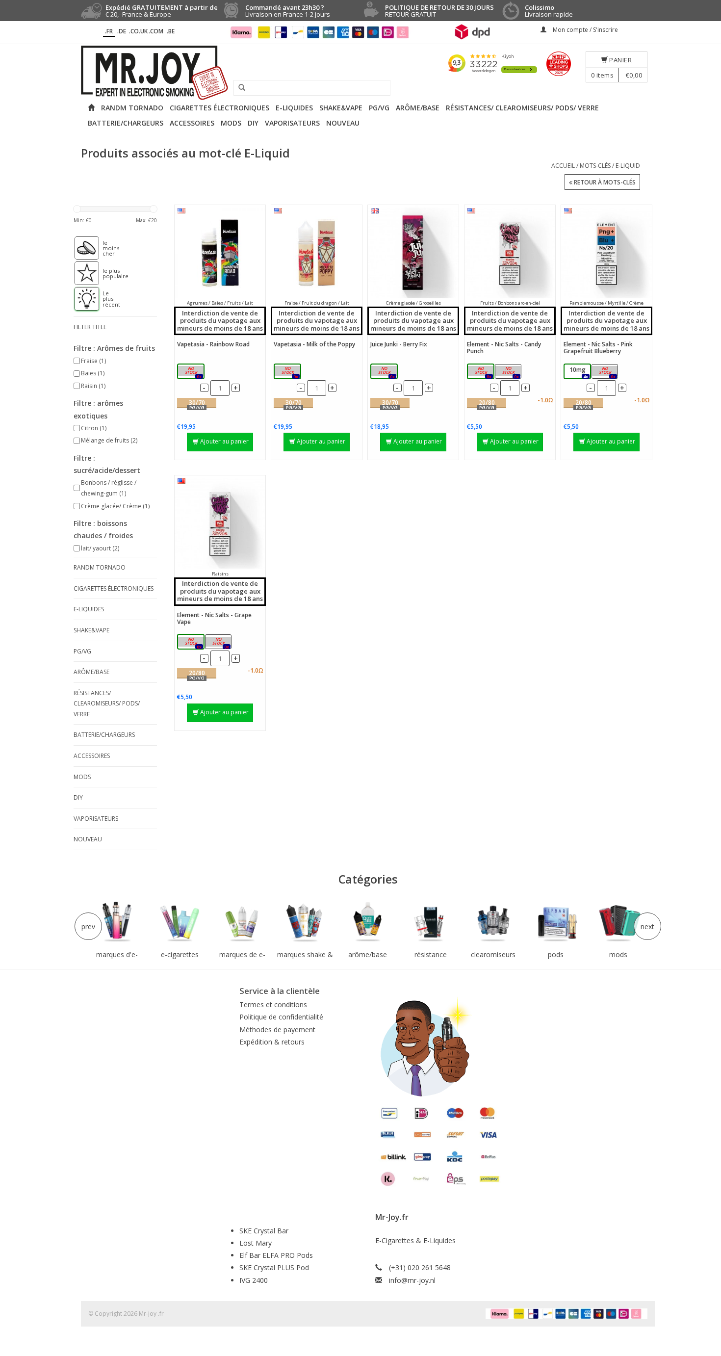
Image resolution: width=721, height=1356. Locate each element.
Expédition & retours (272, 1041)
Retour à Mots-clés (604, 182)
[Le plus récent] (82, 299)
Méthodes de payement (277, 1029)
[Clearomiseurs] (493, 922)
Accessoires (192, 123)
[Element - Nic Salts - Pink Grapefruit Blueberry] (606, 253)
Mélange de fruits (109, 440)
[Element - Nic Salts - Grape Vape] (220, 523)
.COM (156, 31)
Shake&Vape (340, 107)
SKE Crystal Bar (263, 1230)
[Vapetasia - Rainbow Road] (220, 253)
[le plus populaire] (82, 273)
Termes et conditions (273, 1004)
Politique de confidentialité (281, 1016)
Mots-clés (595, 165)
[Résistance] (431, 922)
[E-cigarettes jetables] (180, 922)
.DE (121, 31)
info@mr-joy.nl (412, 1280)
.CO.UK (138, 31)
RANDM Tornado (132, 107)
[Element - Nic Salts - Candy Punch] (509, 253)
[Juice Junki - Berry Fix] (413, 253)
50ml (193, 372)
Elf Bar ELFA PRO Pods (276, 1255)
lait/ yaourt (100, 548)
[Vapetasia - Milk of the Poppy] (316, 253)
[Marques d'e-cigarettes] (117, 922)
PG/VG (379, 107)
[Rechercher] (238, 87)
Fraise (93, 361)
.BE (171, 31)
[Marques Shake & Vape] (305, 922)
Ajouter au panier (224, 441)
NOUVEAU (343, 123)
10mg (482, 372)
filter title (90, 327)
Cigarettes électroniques (219, 107)
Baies (92, 373)
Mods (231, 123)
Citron (93, 428)
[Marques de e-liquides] (242, 922)
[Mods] (618, 922)
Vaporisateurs (292, 123)
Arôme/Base (417, 107)
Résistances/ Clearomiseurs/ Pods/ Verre (522, 107)
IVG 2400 (253, 1280)
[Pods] (556, 922)
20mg (509, 372)
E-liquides (294, 107)
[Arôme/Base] (368, 922)
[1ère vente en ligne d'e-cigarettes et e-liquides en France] (360, 73)
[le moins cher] (82, 248)
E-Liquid (628, 165)
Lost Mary (255, 1243)
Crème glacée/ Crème (115, 506)
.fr (109, 31)
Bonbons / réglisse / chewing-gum (108, 487)
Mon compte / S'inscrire (584, 30)
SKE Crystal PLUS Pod (274, 1267)
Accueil (563, 165)
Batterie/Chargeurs (125, 123)
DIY (253, 123)
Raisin (93, 386)
